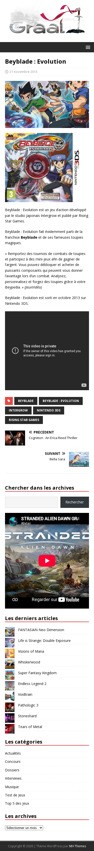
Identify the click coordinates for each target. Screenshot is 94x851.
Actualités (13, 753)
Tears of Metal (30, 726)
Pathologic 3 (28, 705)
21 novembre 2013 (23, 71)
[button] (87, 47)
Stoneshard (27, 716)
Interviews (13, 778)
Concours (13, 761)
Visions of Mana (31, 651)
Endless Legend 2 (32, 683)
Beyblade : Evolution (61, 401)
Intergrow (18, 410)
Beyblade (26, 401)
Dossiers (12, 770)
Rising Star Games (24, 420)
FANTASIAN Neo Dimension (41, 629)
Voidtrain (25, 694)
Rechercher (74, 502)
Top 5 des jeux (17, 803)
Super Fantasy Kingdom (37, 672)
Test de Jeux (15, 795)
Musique (12, 786)
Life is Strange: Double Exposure (44, 640)
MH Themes (77, 846)
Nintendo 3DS (48, 410)
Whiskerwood (29, 662)
